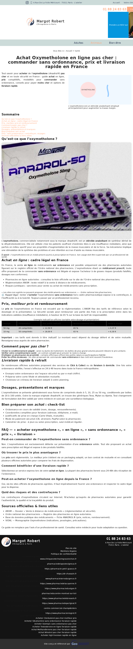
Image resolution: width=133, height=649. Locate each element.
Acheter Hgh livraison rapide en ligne (59, 635)
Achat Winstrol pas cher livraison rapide (57, 632)
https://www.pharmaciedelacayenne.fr (58, 584)
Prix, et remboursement (19, 123)
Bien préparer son (13, 131)
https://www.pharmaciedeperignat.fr (59, 603)
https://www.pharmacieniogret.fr (61, 613)
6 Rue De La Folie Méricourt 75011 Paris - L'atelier (118, 544)
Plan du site (71, 548)
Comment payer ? (14, 125)
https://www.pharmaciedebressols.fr (59, 598)
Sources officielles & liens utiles (17, 136)
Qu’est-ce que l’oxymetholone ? (17, 119)
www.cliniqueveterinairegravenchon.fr (58, 559)
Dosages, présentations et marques (18, 129)
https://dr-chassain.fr (67, 574)
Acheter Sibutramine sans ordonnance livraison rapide (50, 621)
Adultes (78, 42)
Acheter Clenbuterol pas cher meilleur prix (56, 618)
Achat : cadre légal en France (20, 121)
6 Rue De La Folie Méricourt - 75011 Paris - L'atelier (57, 3)
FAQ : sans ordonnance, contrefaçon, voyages (23, 133)
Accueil (116, 3)
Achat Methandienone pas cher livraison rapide (54, 629)
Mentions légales (69, 551)
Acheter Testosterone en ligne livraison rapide (54, 627)
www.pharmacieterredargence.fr (61, 579)
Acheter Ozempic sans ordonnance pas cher (55, 624)
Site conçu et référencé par (57, 644)
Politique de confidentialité (64, 554)
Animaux (96, 42)
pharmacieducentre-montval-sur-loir (59, 593)
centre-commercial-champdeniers (60, 608)
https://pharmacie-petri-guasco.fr (61, 569)
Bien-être (115, 42)
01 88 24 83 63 (115, 9)
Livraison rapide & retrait (13, 127)
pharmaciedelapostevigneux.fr (62, 564)
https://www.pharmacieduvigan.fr (61, 588)
